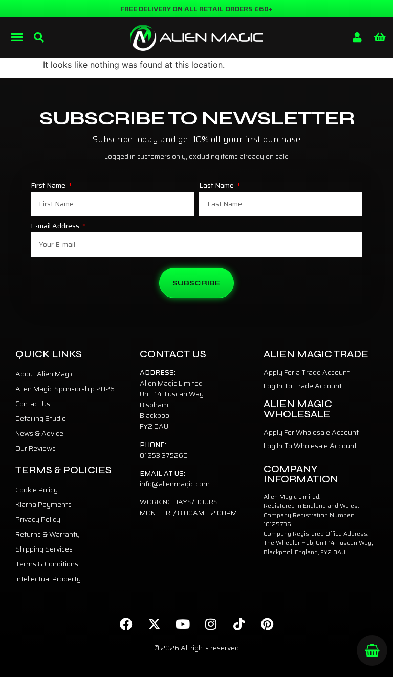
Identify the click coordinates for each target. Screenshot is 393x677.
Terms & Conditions (46, 563)
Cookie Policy (36, 489)
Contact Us (32, 403)
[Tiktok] (239, 624)
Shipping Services (44, 549)
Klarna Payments (43, 504)
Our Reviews (35, 448)
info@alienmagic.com (175, 484)
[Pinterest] (267, 624)
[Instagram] (211, 624)
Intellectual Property (48, 578)
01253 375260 (164, 455)
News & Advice (39, 433)
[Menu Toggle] (17, 37)
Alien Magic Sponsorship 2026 (65, 388)
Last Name (217, 186)
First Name (49, 186)
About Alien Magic (44, 373)
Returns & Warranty (47, 534)
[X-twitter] (154, 624)
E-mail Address (56, 226)
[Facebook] (126, 624)
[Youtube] (182, 624)
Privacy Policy (37, 519)
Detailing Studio (40, 418)
